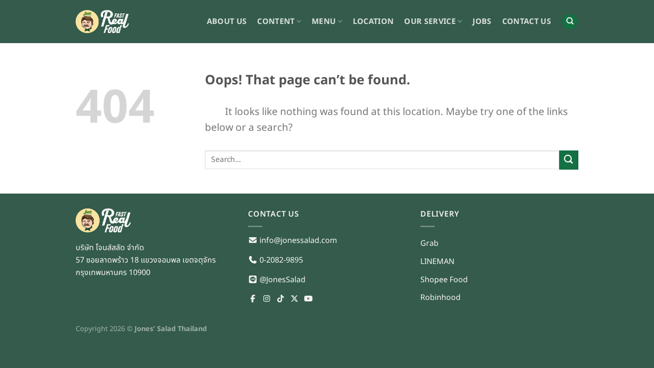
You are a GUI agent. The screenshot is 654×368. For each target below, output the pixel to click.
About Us (227, 21)
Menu (324, 21)
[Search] (569, 22)
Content (275, 21)
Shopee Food (444, 280)
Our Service (430, 21)
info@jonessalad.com (297, 240)
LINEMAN (437, 261)
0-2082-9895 (280, 260)
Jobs (482, 21)
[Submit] (568, 159)
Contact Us (526, 21)
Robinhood (440, 297)
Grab (429, 243)
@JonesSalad (281, 280)
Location (373, 21)
